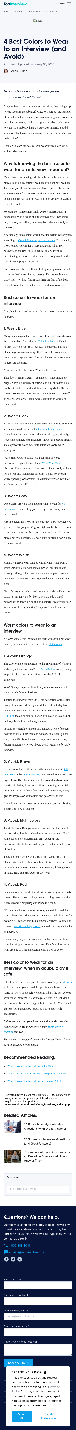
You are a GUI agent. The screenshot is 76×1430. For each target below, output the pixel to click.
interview (67, 982)
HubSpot (9, 715)
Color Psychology (48, 341)
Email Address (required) (16, 1310)
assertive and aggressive (27, 926)
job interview (55, 644)
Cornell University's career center (36, 240)
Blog (6, 11)
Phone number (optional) (16, 1326)
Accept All (21, 1416)
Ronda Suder (18, 71)
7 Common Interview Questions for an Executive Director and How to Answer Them (47, 1156)
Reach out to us (18, 1363)
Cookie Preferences (49, 1416)
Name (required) (12, 1279)
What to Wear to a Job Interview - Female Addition (35, 1081)
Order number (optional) (16, 1295)
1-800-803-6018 (19, 1245)
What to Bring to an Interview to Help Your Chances (36, 1073)
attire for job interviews (49, 429)
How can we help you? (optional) (20, 1341)
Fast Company (32, 774)
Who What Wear (51, 463)
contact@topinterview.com (26, 1252)
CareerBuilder (47, 669)
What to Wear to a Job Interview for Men (30, 1066)
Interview (18, 11)
